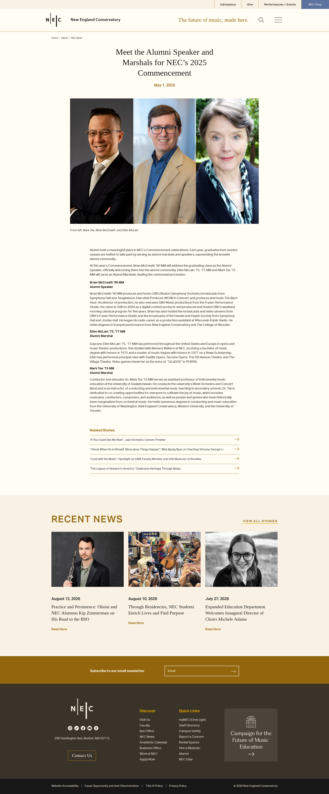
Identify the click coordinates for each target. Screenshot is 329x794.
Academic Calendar (153, 742)
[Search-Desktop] (261, 20)
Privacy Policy (178, 786)
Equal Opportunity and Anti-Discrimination (112, 786)
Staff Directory (189, 725)
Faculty (145, 725)
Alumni (184, 753)
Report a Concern (191, 736)
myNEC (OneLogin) (192, 719)
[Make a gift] (251, 734)
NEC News (147, 736)
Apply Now (147, 759)
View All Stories (260, 521)
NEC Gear (186, 759)
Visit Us (145, 719)
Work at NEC (148, 753)
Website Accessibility (64, 786)
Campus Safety (190, 731)
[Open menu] (278, 20)
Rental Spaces (189, 742)
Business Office (150, 748)
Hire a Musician (189, 748)
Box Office (147, 731)
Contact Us (82, 755)
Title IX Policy (154, 786)
